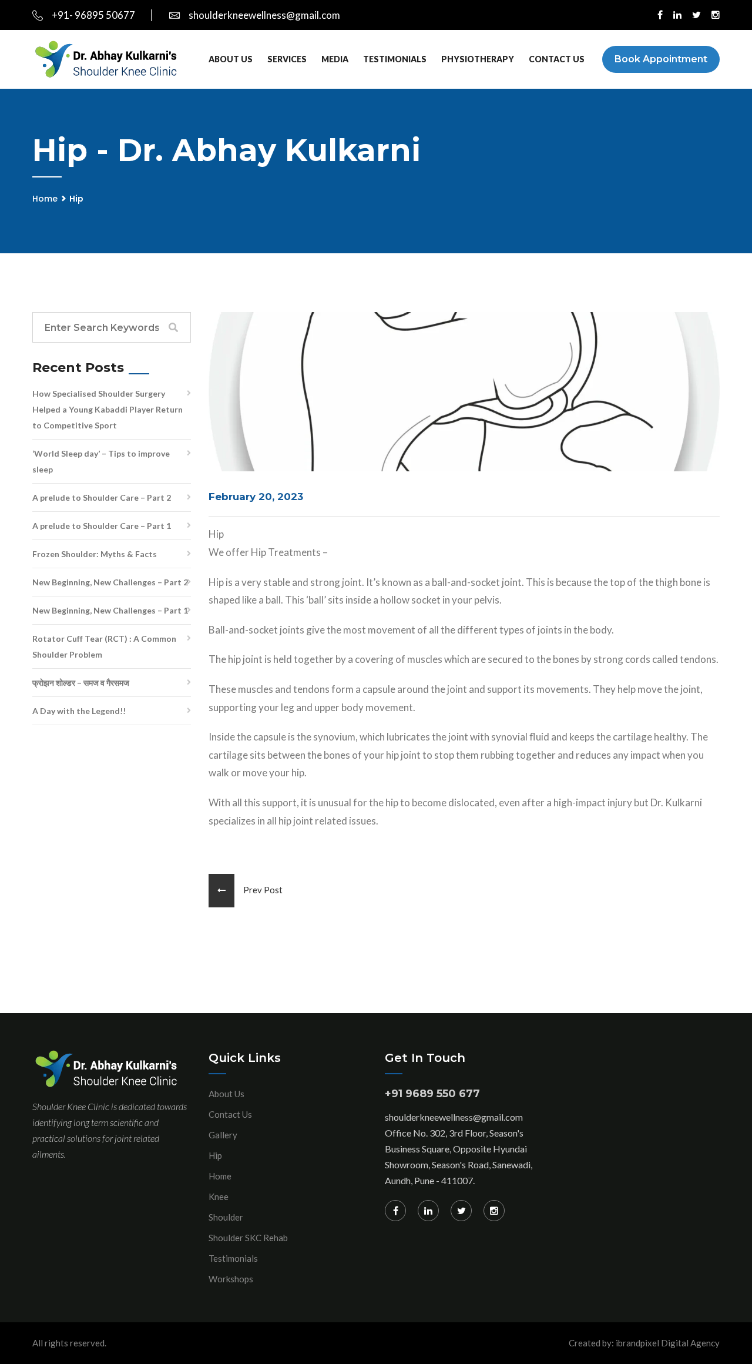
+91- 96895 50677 (93, 15)
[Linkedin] (428, 1210)
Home (45, 199)
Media (334, 59)
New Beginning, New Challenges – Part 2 (110, 582)
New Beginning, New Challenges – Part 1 (110, 610)
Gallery (223, 1135)
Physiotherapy (477, 59)
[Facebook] (395, 1210)
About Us (231, 59)
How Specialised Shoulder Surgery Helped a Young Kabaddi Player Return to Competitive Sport (107, 409)
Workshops (231, 1278)
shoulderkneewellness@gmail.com (264, 15)
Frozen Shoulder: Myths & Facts (94, 554)
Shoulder (226, 1217)
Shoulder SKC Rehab (248, 1237)
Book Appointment (661, 59)
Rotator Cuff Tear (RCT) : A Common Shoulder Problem (104, 646)
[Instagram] (494, 1210)
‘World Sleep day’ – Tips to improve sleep (101, 461)
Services (287, 59)
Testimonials (395, 59)
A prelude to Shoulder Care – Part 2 (101, 497)
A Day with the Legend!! (79, 711)
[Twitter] (461, 1210)
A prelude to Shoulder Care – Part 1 (101, 526)
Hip (215, 1155)
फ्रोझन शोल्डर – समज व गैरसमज (80, 683)
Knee (219, 1196)
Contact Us (557, 59)
